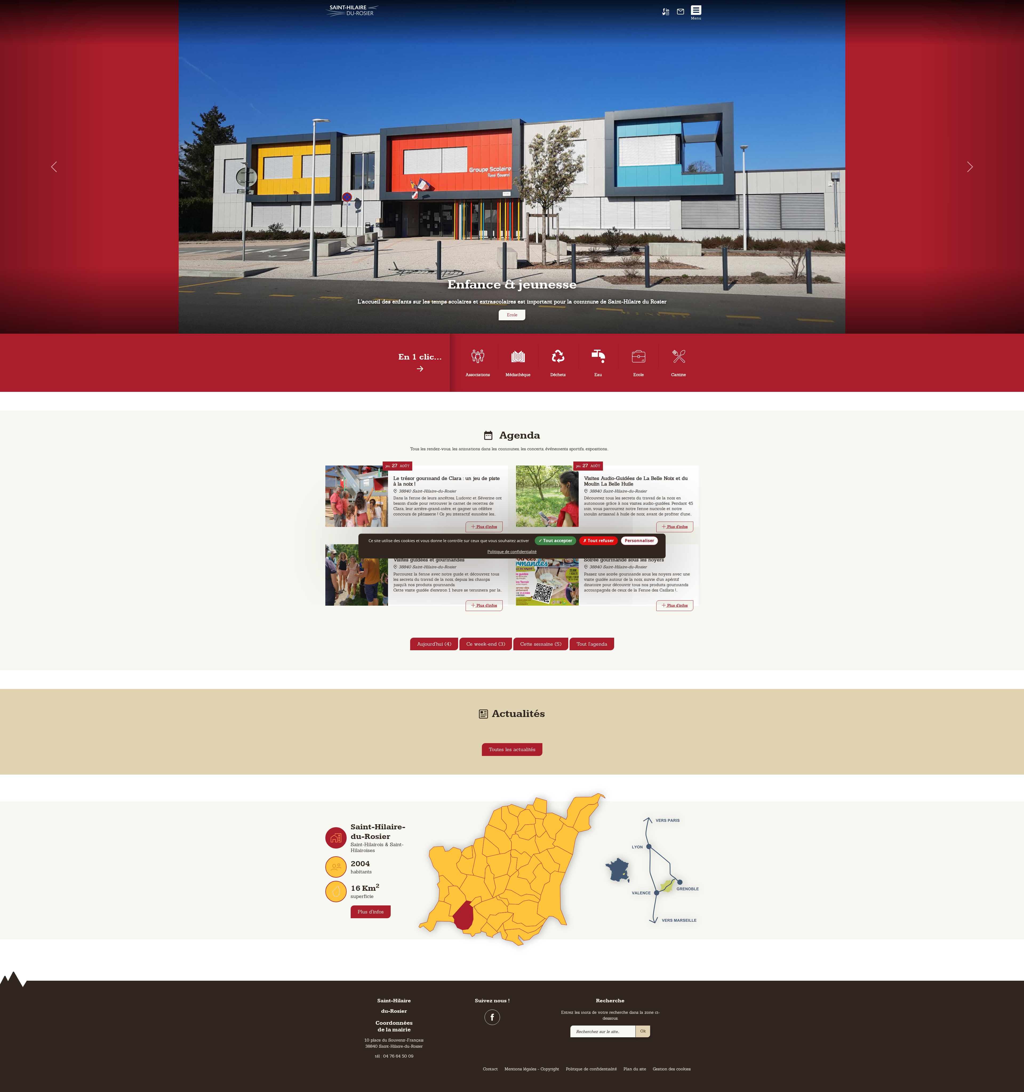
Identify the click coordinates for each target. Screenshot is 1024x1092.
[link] (680, 12)
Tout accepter (557, 540)
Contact (490, 1068)
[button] (51, 167)
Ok (643, 1031)
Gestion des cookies (672, 1068)
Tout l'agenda (592, 644)
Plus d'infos (371, 912)
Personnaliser (639, 540)
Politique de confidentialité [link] (512, 551)
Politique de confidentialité (591, 1068)
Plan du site (634, 1068)
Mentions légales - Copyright (532, 1068)
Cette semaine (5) (540, 644)
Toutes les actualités (512, 749)
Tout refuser (600, 540)
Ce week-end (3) (485, 644)
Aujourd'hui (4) (434, 644)
